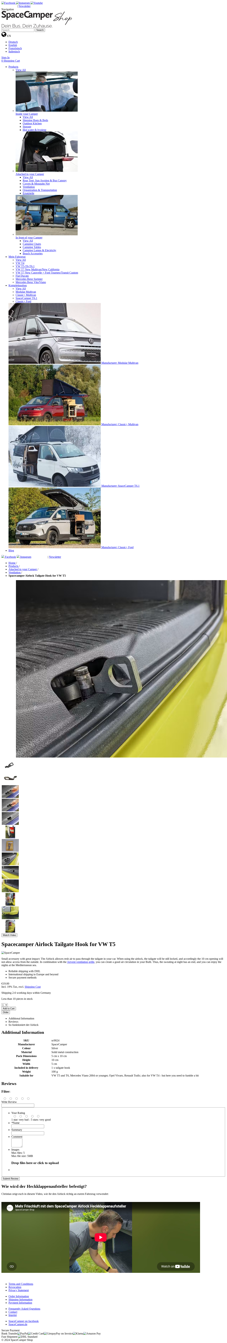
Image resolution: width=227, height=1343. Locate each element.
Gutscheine (9, 6)
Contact (13, 1311)
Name (15, 1122)
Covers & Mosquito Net (36, 183)
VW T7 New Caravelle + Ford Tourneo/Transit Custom (47, 272)
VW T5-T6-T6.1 (25, 266)
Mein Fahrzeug (17, 256)
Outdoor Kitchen (32, 123)
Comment (16, 1136)
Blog (11, 550)
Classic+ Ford (23, 301)
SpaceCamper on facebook (24, 1321)
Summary (16, 1129)
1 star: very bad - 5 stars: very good (31, 1119)
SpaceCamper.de (18, 1324)
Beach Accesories (33, 253)
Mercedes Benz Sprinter (29, 279)
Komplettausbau (18, 285)
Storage (27, 126)
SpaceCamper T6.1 (26, 298)
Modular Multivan (26, 291)
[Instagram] (23, 2)
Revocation (15, 1287)
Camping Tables (32, 247)
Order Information (19, 1296)
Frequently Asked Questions (24, 1308)
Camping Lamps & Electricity (39, 250)
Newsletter (24, 6)
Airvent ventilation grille (80, 961)
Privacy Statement (19, 1290)
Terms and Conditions (21, 1283)
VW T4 (20, 263)
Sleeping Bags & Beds (35, 120)
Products (13, 66)
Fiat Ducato (22, 275)
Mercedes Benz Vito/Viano (31, 282)
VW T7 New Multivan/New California (37, 269)
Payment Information (20, 1302)
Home (12, 562)
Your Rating (18, 1112)
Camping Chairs (32, 243)
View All (21, 69)
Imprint (13, 1315)
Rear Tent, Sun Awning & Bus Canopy (45, 180)
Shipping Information (20, 1299)
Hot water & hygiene (34, 129)
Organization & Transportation (40, 190)
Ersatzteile (28, 193)
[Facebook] (8, 2)
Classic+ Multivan (26, 294)
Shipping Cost (33, 986)
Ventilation (29, 186)
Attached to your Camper (23, 569)
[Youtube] (37, 2)
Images (15, 1149)
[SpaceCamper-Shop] (36, 26)
